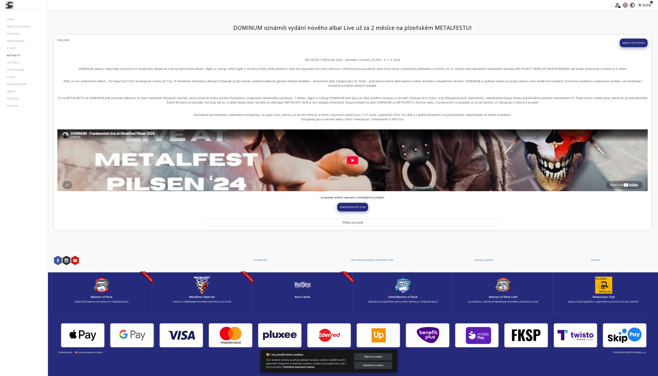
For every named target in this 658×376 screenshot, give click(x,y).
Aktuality (13, 55)
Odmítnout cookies (373, 365)
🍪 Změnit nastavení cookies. (89, 352)
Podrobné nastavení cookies (299, 367)
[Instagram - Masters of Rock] (66, 260)
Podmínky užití (65, 352)
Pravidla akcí (260, 260)
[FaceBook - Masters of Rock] (58, 260)
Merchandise (16, 41)
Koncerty (13, 33)
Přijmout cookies (373, 356)
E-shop (11, 48)
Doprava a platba (483, 260)
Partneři (13, 98)
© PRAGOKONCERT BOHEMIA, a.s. (629, 352)
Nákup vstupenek (19, 26)
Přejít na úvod (352, 222)
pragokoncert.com (352, 207)
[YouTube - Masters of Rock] (75, 260)
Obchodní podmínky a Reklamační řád (372, 260)
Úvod (10, 19)
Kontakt (13, 105)
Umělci (11, 91)
